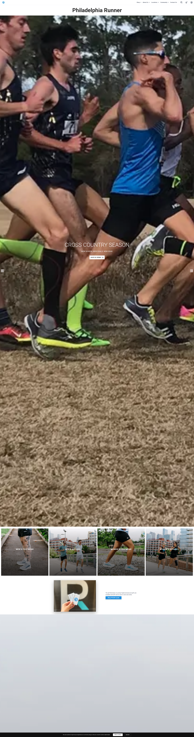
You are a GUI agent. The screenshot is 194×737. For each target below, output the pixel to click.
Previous (2, 270)
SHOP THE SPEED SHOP (95, 257)
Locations (154, 2)
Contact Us (173, 2)
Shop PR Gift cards (113, 597)
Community (163, 2)
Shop (138, 2)
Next (191, 270)
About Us (145, 2)
